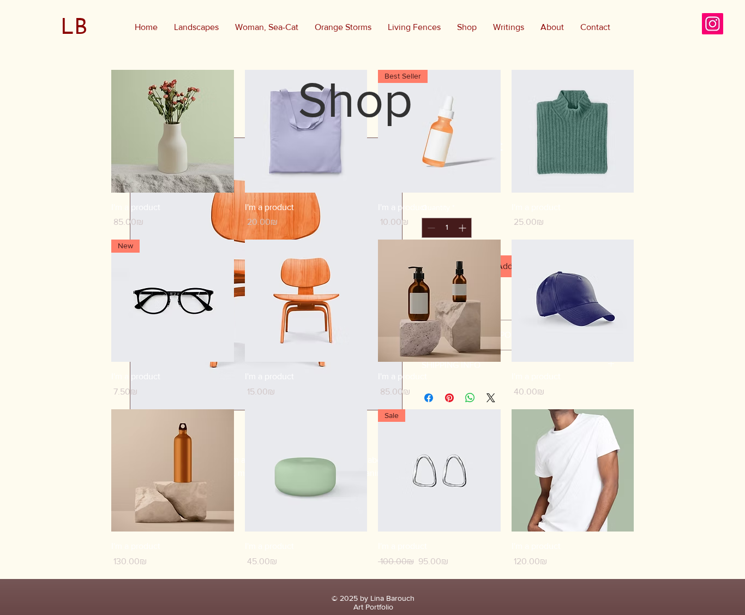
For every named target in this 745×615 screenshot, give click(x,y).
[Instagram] (712, 23)
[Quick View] (172, 131)
